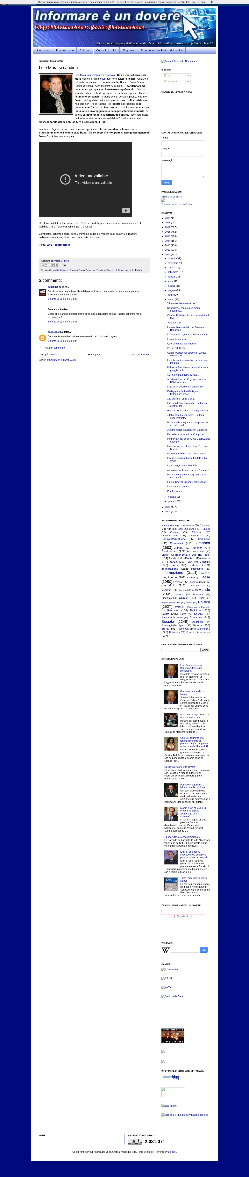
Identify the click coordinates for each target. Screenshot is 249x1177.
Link (114, 50)
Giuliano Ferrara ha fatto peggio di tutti (187, 410)
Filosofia (206, 558)
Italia (132, 270)
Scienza (198, 614)
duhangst (53, 286)
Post (168, 75)
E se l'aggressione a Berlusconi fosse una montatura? (191, 668)
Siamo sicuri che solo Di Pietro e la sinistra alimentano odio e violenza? (193, 812)
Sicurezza (196, 617)
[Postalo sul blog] (46, 265)
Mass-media (195, 585)
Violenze (205, 632)
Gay (190, 561)
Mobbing (182, 590)
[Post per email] (64, 265)
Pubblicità (205, 607)
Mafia (172, 585)
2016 (168, 231)
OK (211, 2)
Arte (169, 529)
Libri (207, 582)
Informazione (122, 270)
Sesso (179, 617)
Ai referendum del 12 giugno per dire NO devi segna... (186, 381)
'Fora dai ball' (174, 322)
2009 (168, 511)
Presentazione (65, 50)
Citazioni (196, 532)
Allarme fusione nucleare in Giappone (187, 430)
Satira (183, 614)
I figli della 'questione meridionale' (185, 386)
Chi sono (85, 50)
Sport (181, 625)
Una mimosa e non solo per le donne (186, 453)
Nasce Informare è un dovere (179, 767)
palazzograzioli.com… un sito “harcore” (188, 470)
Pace (201, 598)
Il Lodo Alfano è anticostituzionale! (182, 837)
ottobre (172, 267)
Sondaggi (166, 625)
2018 (168, 222)
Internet (173, 577)
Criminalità (54, 270)
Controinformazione (173, 538)
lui (103, 78)
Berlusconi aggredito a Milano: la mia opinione (192, 786)
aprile (171, 294)
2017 (168, 227)
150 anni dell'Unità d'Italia (181, 398)
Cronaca (64, 270)
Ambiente (188, 525)
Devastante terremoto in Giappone (185, 434)
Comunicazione (169, 535)
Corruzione (204, 539)
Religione (196, 610)
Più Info (201, 2)
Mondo (204, 590)
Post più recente (48, 354)
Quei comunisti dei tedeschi (181, 343)
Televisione (203, 628)
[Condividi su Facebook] (53, 265)
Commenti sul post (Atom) (62, 360)
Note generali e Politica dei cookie (162, 50)
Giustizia (111, 270)
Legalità (194, 582)
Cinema (174, 532)
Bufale (192, 529)
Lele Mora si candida (178, 486)
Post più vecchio (140, 354)
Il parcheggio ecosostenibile (182, 465)
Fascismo (101, 270)
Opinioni (184, 597)
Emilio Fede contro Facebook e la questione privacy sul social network (193, 854)
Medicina (166, 590)
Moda (192, 590)
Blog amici (129, 50)
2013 (168, 245)
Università (174, 632)
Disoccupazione (195, 551)
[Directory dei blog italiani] (169, 1105)
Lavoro (177, 581)
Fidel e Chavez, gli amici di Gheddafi (186, 482)
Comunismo (195, 535)
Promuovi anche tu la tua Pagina (176, 204)
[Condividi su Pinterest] (57, 265)
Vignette (190, 632)
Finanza (172, 561)
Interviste (191, 577)
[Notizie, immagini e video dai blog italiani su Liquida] (173, 1096)
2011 (168, 254)
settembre (173, 272)
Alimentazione (169, 525)
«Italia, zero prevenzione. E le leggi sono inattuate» (185, 416)
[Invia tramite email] (42, 265)
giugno (172, 286)
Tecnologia (183, 628)
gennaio (172, 501)
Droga (82, 270)
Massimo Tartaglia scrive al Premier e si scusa (194, 716)
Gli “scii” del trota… (177, 348)
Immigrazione (169, 568)
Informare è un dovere (171, 197)
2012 (168, 250)
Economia (90, 270)
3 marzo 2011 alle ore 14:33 (62, 299)
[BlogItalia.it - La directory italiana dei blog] (184, 1115)
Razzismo (173, 610)
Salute (165, 613)
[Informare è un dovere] (163, 200)
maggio (172, 290)
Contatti (101, 50)
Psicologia (192, 607)
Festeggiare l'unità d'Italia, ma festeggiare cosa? (183, 392)
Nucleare (198, 594)
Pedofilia (176, 602)
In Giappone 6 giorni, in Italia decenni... (188, 334)
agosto (171, 276)
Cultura (178, 547)
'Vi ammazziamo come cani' (181, 303)
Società (167, 621)
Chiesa (206, 529)
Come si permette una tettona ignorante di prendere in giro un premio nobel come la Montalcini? (194, 742)
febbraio (172, 496)
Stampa (197, 625)
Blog (180, 529)
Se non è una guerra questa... (183, 374)
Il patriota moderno (177, 339)
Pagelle (164, 603)
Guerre (173, 565)
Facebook (174, 558)
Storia (165, 628)
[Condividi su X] (50, 265)
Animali (206, 525)
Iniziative (205, 573)
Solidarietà (197, 622)
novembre (173, 263)
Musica (179, 594)
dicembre (173, 258)
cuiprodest (54, 332)
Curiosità (73, 270)
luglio (171, 281)
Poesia (189, 602)
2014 (168, 241)
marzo (171, 299)
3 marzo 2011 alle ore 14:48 (62, 321)
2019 (168, 218)
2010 (168, 507)
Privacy (177, 607)
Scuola (165, 617)
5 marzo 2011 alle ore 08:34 (62, 341)
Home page (43, 50)
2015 (168, 236)
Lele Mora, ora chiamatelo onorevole (95, 75)
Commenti (171, 81)
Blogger (172, 1152)
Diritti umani (169, 551)
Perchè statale (174, 491)
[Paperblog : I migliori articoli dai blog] (171, 1080)
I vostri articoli (195, 565)
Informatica (197, 568)
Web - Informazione (58, 244)
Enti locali (203, 554)
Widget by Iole (183, 916)
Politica (138, 270)
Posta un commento (54, 347)
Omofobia (166, 598)
